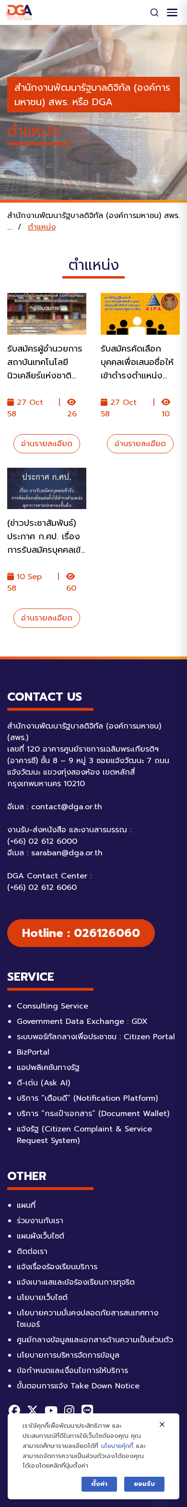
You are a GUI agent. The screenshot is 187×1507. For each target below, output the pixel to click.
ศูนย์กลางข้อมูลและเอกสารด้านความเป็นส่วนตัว (95, 1340)
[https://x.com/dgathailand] (32, 1410)
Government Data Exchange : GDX (82, 1021)
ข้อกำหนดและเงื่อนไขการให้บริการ (72, 1370)
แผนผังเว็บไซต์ (40, 1236)
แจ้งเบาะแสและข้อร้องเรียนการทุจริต (76, 1282)
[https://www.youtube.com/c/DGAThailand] (51, 1410)
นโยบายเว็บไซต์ (42, 1297)
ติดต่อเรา (32, 1251)
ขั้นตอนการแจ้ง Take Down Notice (78, 1386)
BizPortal (33, 1052)
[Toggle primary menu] (172, 12)
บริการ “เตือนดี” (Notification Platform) (87, 1098)
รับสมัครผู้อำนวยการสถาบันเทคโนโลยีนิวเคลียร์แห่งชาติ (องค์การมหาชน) (44, 369)
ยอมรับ (144, 1483)
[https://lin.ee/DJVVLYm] (87, 1410)
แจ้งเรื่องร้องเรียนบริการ (57, 1267)
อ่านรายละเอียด (46, 444)
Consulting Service (52, 1006)
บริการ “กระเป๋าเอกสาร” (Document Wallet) (93, 1113)
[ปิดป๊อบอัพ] (162, 1425)
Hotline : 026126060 (81, 933)
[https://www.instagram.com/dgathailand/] (69, 1410)
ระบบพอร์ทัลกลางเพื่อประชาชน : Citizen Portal (96, 1037)
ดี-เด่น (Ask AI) (43, 1083)
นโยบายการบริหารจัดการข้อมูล (68, 1355)
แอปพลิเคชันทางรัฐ (48, 1067)
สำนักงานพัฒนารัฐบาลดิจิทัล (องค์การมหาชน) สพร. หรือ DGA (92, 94)
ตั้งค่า (99, 1483)
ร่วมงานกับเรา (40, 1221)
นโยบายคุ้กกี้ (117, 1445)
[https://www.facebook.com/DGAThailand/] (14, 1410)
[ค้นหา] (154, 12)
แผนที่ (26, 1205)
